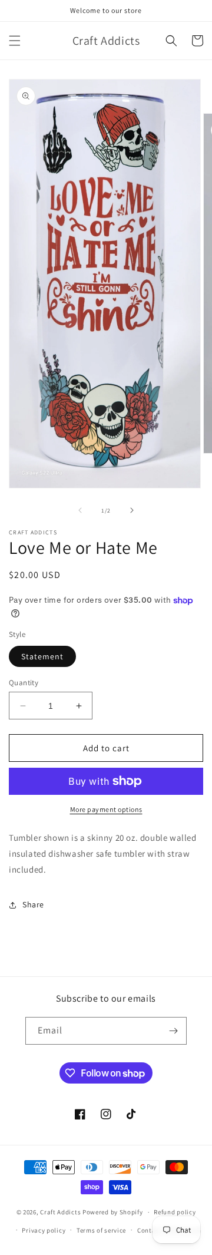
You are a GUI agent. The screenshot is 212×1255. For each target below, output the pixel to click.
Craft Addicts (60, 1212)
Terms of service (101, 1230)
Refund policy (175, 1212)
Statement (42, 656)
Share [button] (33, 904)
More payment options (106, 809)
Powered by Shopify (112, 1212)
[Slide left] (80, 510)
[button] (15, 41)
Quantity (23, 683)
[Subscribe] (173, 1031)
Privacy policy (43, 1230)
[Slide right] (132, 510)
